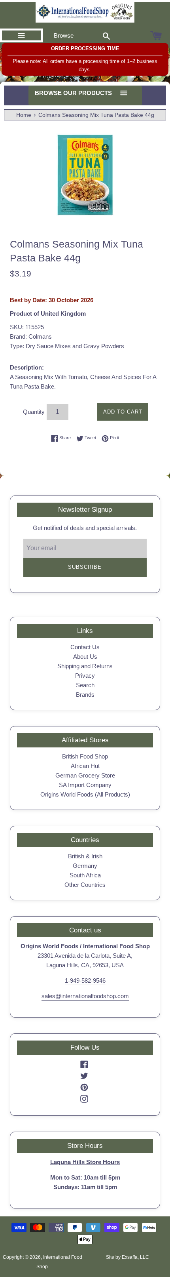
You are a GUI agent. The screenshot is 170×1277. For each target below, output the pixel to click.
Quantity (34, 411)
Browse (64, 35)
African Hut (85, 765)
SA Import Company (85, 784)
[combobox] (106, 35)
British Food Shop (85, 756)
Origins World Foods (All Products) (85, 794)
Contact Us (85, 647)
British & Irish (85, 856)
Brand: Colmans (31, 336)
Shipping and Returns (85, 666)
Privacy (85, 675)
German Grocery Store (85, 775)
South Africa (85, 875)
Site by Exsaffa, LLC (127, 1257)
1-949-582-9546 (85, 980)
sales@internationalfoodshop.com (85, 996)
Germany (85, 865)
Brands (85, 694)
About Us (85, 656)
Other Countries (85, 884)
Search (85, 685)
